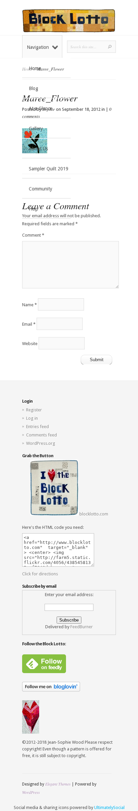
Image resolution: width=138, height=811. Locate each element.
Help (33, 209)
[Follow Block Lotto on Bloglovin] (51, 690)
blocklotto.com (93, 513)
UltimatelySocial (109, 807)
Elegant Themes (58, 784)
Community (40, 188)
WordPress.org (40, 443)
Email (29, 323)
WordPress (31, 792)
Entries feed (37, 426)
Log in (32, 418)
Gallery (36, 128)
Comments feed (41, 434)
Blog (33, 88)
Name (29, 304)
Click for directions (40, 573)
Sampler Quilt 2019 (48, 168)
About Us (38, 148)
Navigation (38, 47)
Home (35, 68)
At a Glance (40, 108)
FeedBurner (81, 626)
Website (30, 343)
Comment (33, 235)
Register (34, 409)
